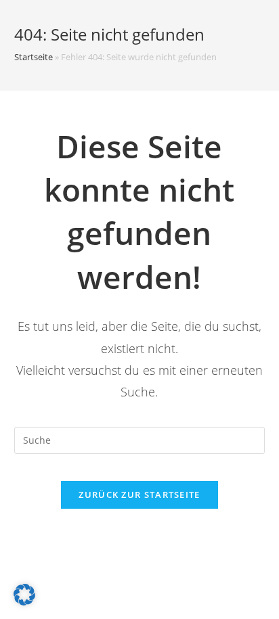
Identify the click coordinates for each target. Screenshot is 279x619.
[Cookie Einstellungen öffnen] (24, 601)
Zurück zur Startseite (139, 494)
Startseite (33, 57)
